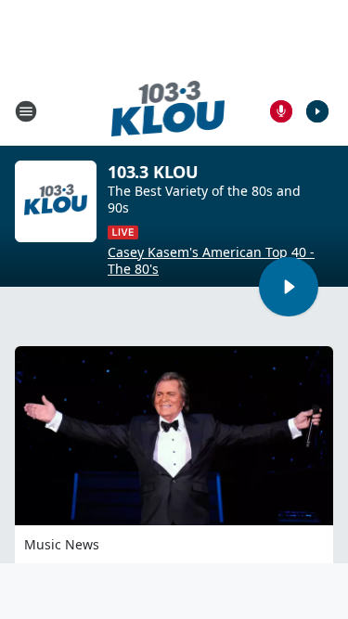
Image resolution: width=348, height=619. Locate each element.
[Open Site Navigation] (26, 111)
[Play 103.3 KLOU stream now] (55, 201)
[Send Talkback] (281, 111)
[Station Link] (168, 111)
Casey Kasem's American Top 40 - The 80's (211, 260)
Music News (61, 544)
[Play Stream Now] (317, 111)
